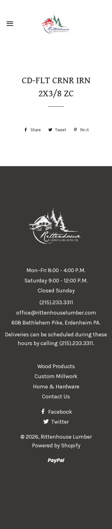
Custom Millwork (56, 376)
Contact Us (56, 396)
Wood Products (56, 366)
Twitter (59, 421)
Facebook (59, 411)
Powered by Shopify (56, 445)
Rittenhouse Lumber (66, 436)
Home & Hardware (56, 386)
